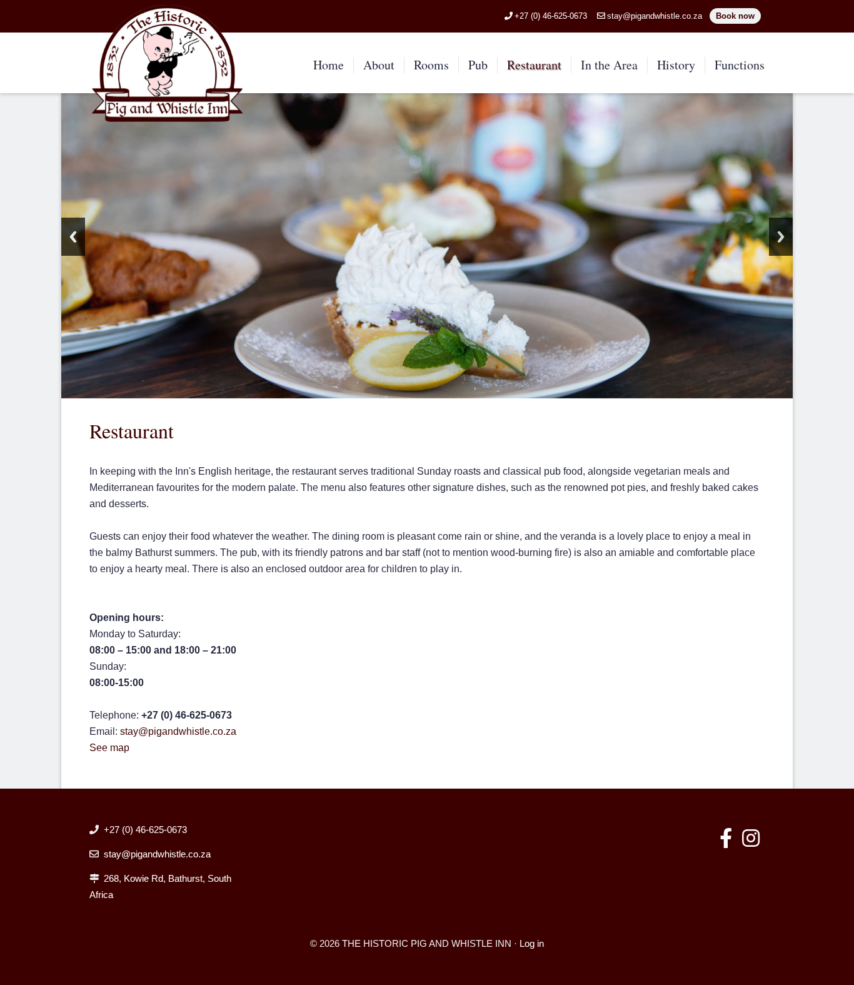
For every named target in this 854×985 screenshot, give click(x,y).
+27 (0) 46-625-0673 (551, 16)
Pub (478, 65)
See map (109, 747)
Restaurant (534, 65)
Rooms (431, 65)
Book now (735, 16)
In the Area (609, 65)
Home (328, 65)
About (378, 65)
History (676, 65)
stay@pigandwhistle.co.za (654, 16)
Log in (532, 943)
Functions (740, 65)
